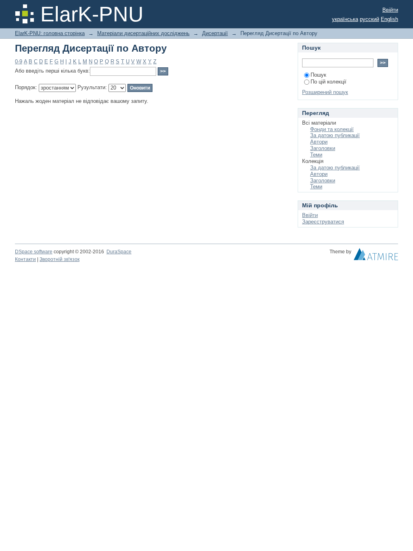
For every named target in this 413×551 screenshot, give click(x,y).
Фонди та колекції (332, 129)
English (389, 19)
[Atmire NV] (376, 256)
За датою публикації (335, 135)
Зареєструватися (323, 222)
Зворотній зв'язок (59, 259)
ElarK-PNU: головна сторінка (50, 33)
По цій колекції (328, 82)
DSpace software (33, 252)
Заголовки (322, 148)
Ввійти (390, 10)
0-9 (18, 61)
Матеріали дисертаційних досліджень (143, 33)
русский (369, 19)
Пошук (318, 75)
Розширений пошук (325, 92)
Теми (316, 155)
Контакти (25, 259)
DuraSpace (118, 252)
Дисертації (215, 33)
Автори (318, 142)
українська (345, 19)
